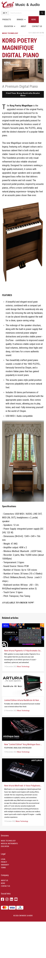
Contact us (37, 26)
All (4, 13)
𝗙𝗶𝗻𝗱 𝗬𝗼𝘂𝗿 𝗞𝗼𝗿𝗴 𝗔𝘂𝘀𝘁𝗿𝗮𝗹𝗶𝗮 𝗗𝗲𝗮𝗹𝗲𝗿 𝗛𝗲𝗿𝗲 (23, 94)
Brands (20, 19)
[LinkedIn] (11, 899)
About (23, 26)
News (33, 19)
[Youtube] (15, 899)
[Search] (42, 13)
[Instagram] (6, 899)
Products (6, 19)
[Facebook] (2, 899)
